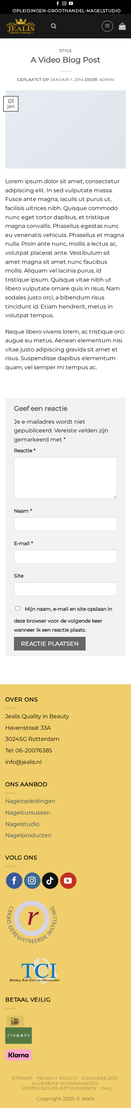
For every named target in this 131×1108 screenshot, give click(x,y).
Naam (23, 511)
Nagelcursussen (27, 812)
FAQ (106, 1088)
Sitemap (22, 1078)
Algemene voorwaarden (65, 1083)
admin (106, 79)
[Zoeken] (53, 26)
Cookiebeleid (100, 1078)
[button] (107, 26)
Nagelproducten (28, 835)
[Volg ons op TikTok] (50, 880)
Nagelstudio (22, 824)
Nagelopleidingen (30, 801)
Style (65, 50)
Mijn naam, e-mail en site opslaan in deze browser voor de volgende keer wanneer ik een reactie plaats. (63, 619)
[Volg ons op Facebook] (58, 3)
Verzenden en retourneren (59, 1088)
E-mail (23, 543)
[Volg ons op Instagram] (64, 3)
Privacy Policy (57, 1078)
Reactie (24, 450)
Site (18, 576)
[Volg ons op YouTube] (71, 3)
